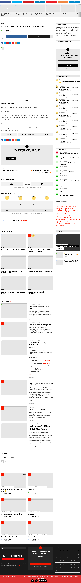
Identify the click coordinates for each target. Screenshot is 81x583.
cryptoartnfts (59, 212)
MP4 (64, 216)
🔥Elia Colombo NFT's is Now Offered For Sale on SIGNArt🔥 (71, 253)
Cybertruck (31, 489)
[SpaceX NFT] (40, 528)
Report (46, 134)
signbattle (72, 221)
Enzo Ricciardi (61, 213)
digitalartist (76, 212)
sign (78, 219)
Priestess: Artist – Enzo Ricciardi (67, 177)
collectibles (58, 208)
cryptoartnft (61, 210)
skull (75, 223)
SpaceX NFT (31, 537)
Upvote (12, 184)
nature (66, 216)
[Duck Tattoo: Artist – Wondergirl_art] (53, 8)
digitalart (65, 212)
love (75, 213)
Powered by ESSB (40, 580)
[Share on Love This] (13, 43)
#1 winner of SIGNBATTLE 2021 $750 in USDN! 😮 (12, 490)
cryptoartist (70, 208)
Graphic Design (46, 363)
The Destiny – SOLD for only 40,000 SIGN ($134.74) (22, 14)
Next (80, 10)
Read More (67, 263)
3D (56, 206)
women (62, 225)
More (38, 316)
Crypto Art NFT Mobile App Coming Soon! (39, 307)
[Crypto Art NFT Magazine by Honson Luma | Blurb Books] (14, 347)
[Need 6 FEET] (68, 8)
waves (58, 225)
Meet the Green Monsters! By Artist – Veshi (37, 14)
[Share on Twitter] (5, 43)
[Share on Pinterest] (7, 43)
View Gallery (68, 256)
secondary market (60, 219)
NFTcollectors (64, 218)
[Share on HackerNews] (16, 43)
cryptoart (64, 208)
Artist (60, 206)
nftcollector (58, 218)
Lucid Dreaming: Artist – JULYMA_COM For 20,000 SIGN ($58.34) (39, 251)
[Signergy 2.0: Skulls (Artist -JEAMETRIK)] (40, 262)
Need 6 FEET (64, 13)
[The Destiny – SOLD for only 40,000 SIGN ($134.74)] (22, 8)
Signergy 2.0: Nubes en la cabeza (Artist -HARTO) (13, 293)
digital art (71, 212)
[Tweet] (39, 36)
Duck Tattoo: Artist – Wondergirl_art (50, 14)
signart (59, 221)
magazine (58, 216)
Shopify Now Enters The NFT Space (39, 426)
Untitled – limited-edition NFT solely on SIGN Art (70, 181)
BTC (63, 206)
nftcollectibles (73, 216)
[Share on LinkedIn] (10, 43)
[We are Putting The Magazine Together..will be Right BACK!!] (59, 262)
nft (69, 215)
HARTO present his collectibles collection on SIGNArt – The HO (7, 14)
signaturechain (66, 221)
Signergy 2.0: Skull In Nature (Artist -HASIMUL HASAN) (12, 272)
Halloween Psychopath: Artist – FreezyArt (69, 153)
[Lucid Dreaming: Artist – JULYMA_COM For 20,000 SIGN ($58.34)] (40, 241)
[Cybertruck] (40, 480)
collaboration (72, 206)
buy (64, 206)
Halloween (66, 213)
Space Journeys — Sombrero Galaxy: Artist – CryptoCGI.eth (70, 163)
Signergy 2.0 (60, 223)
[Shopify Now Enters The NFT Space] (14, 430)
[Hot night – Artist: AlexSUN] (14, 413)
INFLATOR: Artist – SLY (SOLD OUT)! (67, 168)
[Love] (33, 235)
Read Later (10, 134)
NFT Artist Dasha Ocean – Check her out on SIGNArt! (41, 384)
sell (65, 219)
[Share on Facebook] (2, 43)
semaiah (68, 219)
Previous (1, 10)
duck (57, 213)
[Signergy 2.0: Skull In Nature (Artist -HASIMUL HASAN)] (13, 262)
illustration (71, 213)
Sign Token (72, 223)
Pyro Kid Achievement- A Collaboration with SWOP (70, 172)
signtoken (67, 223)
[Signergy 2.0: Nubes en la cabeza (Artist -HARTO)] (13, 283)
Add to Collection (29, 134)
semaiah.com (73, 219)
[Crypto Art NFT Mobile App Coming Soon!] (14, 310)
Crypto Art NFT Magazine (72, 210)
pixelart (75, 218)
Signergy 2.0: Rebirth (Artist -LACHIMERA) (37, 293)
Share (3, 48)
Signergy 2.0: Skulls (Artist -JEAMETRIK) (40, 271)
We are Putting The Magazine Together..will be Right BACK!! (71, 261)
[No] (48, 580)
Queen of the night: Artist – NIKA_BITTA (13, 250)
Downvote (42, 184)
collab (67, 206)
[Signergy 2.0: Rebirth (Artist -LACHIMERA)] (40, 283)
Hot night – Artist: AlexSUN (37, 409)
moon (62, 216)
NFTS (71, 218)
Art (2, 247)
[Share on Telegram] (18, 43)
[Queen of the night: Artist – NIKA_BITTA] (13, 241)
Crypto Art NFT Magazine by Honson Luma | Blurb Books (40, 344)
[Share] (16, 36)
